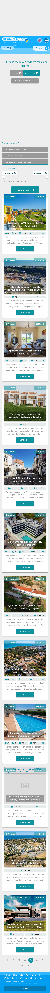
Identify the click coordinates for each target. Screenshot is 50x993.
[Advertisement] (25, 111)
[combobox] (25, 149)
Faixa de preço (8, 168)
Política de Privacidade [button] (14, 982)
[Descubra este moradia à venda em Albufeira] (25, 18)
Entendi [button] (25, 988)
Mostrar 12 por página (24, 81)
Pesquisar (25, 190)
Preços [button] (15, 73)
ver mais (25, 249)
